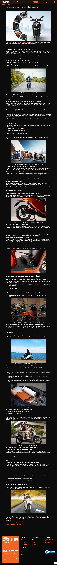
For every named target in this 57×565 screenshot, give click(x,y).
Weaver (22, 553)
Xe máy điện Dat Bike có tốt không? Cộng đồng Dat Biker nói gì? (18, 522)
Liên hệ (34, 544)
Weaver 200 (23, 551)
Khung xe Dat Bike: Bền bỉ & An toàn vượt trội (15, 524)
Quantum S (23, 542)
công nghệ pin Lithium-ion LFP (43, 232)
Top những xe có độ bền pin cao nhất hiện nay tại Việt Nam (17, 526)
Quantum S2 (26, 545)
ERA (21, 539)
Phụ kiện (22, 554)
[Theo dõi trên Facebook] (46, 547)
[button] (54, 2)
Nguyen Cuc (18, 9)
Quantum (22, 541)
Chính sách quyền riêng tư (49, 543)
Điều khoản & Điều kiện (49, 542)
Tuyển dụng (35, 542)
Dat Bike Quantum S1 (25, 42)
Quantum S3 (26, 547)
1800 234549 (37, 517)
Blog (34, 541)
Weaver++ (23, 549)
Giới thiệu (34, 539)
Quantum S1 (26, 544)
